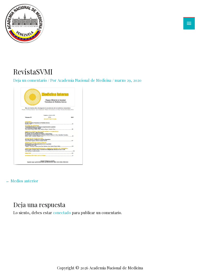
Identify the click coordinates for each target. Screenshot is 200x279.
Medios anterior (22, 180)
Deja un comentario (30, 80)
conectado (62, 212)
